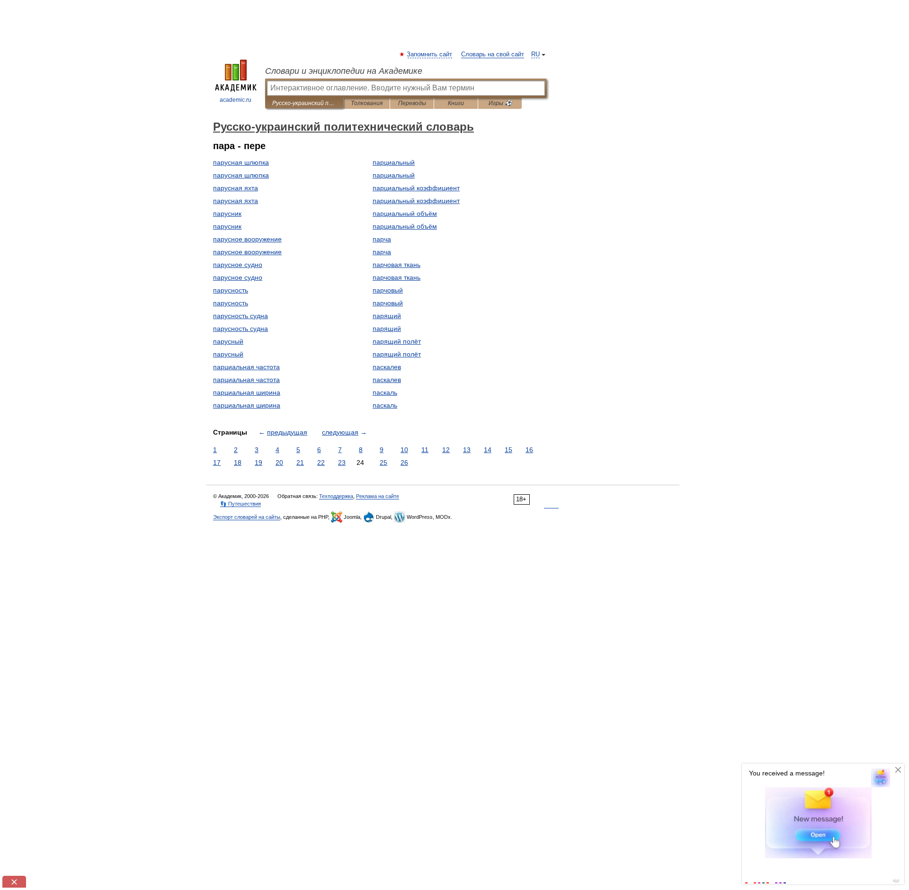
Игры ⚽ (500, 103)
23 (342, 462)
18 (237, 462)
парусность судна (240, 316)
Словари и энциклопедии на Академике (343, 71)
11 (424, 450)
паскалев (387, 367)
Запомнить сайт (430, 54)
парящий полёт (397, 341)
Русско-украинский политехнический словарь (304, 103)
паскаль (385, 392)
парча (382, 239)
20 (279, 462)
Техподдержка (336, 496)
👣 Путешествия (240, 504)
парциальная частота (246, 367)
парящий (387, 316)
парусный (228, 341)
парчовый (388, 290)
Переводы (412, 103)
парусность (230, 290)
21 (300, 462)
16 (529, 450)
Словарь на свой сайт (492, 54)
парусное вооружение (247, 239)
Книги (456, 103)
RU (535, 54)
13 (467, 450)
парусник (227, 213)
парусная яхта (235, 188)
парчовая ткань (396, 264)
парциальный (394, 162)
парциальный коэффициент (416, 188)
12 (446, 450)
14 (487, 450)
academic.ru (235, 100)
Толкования (367, 103)
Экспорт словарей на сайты (246, 517)
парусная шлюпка (241, 162)
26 (404, 462)
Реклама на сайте (377, 496)
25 (383, 462)
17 (217, 462)
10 (404, 450)
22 (321, 462)
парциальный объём (405, 213)
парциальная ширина (246, 392)
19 (258, 462)
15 (508, 450)
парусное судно (237, 264)
